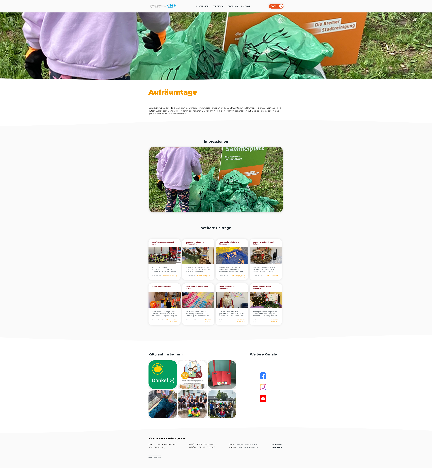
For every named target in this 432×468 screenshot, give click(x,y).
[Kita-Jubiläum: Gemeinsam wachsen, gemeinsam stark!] (192, 404)
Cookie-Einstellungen (154, 457)
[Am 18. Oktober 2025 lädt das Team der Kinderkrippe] (192, 374)
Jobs (273, 6)
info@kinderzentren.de (246, 444)
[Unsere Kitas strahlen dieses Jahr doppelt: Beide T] (162, 374)
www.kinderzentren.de (248, 447)
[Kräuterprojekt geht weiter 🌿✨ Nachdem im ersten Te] (162, 404)
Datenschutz (277, 447)
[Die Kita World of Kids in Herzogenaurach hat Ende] (222, 374)
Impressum (276, 444)
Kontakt (245, 6)
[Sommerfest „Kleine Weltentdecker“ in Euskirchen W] (222, 404)
